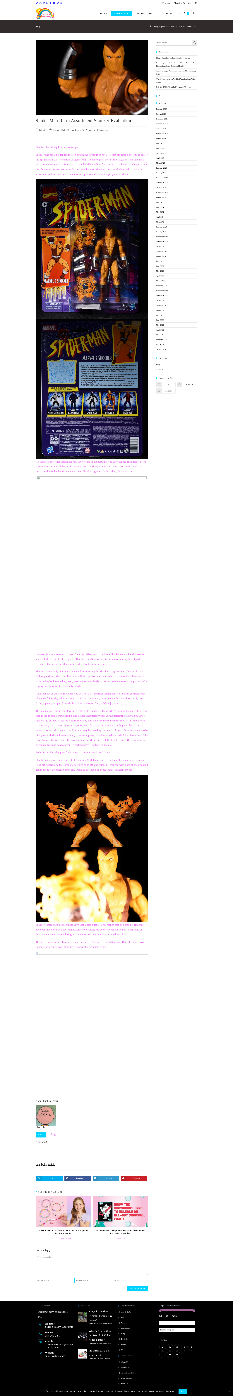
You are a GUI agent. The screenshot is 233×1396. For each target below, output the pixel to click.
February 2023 (161, 286)
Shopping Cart (180, 3)
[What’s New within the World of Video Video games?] (82, 1336)
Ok (182, 1391)
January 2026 (161, 114)
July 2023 (160, 261)
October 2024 (161, 188)
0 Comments (102, 130)
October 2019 (161, 349)
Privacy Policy (126, 1378)
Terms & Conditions (128, 1373)
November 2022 (162, 296)
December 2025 (162, 119)
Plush (123, 1350)
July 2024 (160, 202)
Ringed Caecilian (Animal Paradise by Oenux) (173, 58)
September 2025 (162, 134)
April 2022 (160, 330)
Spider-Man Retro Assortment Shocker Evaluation (178, 26)
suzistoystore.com (55, 1355)
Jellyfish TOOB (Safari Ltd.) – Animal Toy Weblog (174, 87)
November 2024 (162, 183)
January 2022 (161, 345)
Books (123, 1344)
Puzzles (124, 1323)
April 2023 (160, 276)
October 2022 (161, 300)
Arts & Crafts (126, 1312)
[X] (37, 3)
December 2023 (162, 237)
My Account (167, 3)
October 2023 (161, 246)
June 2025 (160, 148)
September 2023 (162, 251)
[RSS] (61, 3)
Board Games (126, 1328)
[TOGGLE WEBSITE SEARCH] (194, 13)
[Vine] (57, 3)
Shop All (124, 1384)
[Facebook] (40, 3)
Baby (123, 1334)
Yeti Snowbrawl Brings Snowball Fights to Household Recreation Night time (120, 1231)
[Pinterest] (44, 3)
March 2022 (160, 335)
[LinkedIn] (184, 1347)
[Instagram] (47, 3)
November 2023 (162, 242)
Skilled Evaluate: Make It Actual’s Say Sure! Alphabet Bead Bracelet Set (63, 1231)
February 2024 (161, 227)
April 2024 (160, 217)
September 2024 (162, 192)
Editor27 (43, 130)
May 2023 (160, 271)
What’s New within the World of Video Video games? (100, 1335)
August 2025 (161, 138)
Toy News (86, 130)
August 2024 (161, 197)
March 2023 (160, 281)
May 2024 (160, 212)
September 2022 (162, 305)
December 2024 (162, 178)
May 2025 (160, 153)
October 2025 (161, 129)
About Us (124, 1362)
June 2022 (160, 320)
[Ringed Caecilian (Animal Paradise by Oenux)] (82, 1317)
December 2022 (162, 291)
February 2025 (161, 168)
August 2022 (161, 310)
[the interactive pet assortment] (82, 1354)
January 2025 (161, 173)
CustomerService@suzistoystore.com (59, 1345)
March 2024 (160, 222)
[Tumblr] (50, 3)
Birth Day (125, 1339)
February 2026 (161, 109)
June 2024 (160, 207)
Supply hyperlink (45, 1164)
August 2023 (161, 256)
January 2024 (161, 232)
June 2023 (160, 266)
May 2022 (160, 325)
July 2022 (160, 315)
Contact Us (192, 3)
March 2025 (160, 163)
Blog (77, 130)
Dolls (123, 1317)
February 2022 (161, 340)
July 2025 (160, 143)
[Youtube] (54, 3)
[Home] (151, 26)
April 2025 (160, 158)
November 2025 (162, 124)
